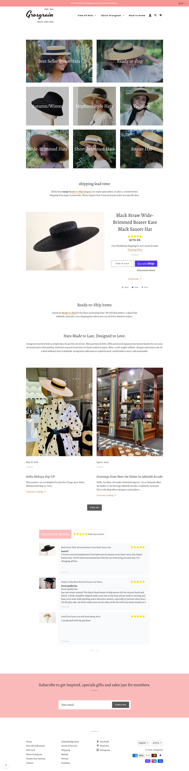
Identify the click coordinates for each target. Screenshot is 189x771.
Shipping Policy (135, 249)
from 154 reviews (96, 534)
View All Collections (35, 745)
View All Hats (86, 15)
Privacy (64, 758)
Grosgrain (158, 749)
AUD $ (156, 742)
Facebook (104, 741)
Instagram (104, 750)
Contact (30, 762)
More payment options (146, 270)
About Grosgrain (111, 15)
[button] (92, 651)
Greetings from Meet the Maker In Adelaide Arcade (130, 476)
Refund (64, 754)
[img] (80, 534)
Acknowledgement (70, 741)
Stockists (65, 762)
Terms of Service (69, 745)
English (142, 742)
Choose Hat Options (35, 758)
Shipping (65, 750)
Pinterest (104, 745)
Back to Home (137, 15)
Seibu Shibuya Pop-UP (40, 476)
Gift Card (30, 750)
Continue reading (34, 491)
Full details (133, 279)
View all (94, 507)
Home (29, 741)
